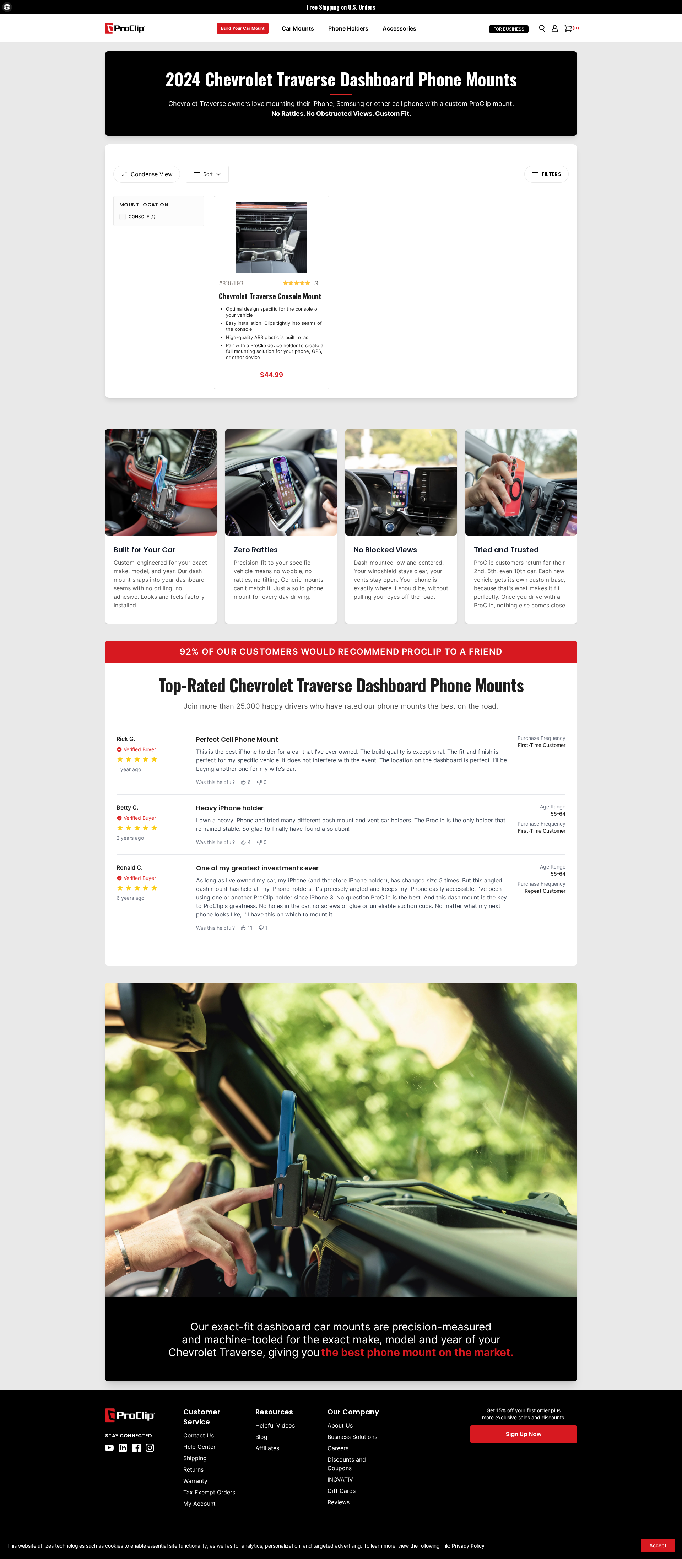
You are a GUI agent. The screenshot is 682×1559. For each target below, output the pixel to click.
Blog (261, 1436)
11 (250, 928)
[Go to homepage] (125, 28)
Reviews (339, 1502)
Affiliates (267, 1448)
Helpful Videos (275, 1425)
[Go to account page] (554, 28)
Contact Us (198, 1435)
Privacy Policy (468, 1546)
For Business (508, 29)
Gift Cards (342, 1490)
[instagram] (150, 1448)
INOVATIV (340, 1479)
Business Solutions (352, 1436)
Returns (193, 1469)
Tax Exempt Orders (209, 1492)
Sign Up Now (524, 1434)
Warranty (195, 1480)
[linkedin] (123, 1448)
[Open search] (542, 28)
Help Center (199, 1446)
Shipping (195, 1458)
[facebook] (136, 1448)
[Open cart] (567, 28)
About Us (340, 1425)
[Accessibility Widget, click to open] (7, 7)
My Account (199, 1503)
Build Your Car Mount (243, 28)
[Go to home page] (140, 1415)
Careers (338, 1448)
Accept (657, 1545)
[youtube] (109, 1448)
